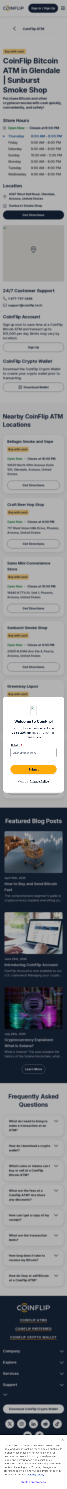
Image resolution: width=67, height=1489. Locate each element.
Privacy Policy (35, 1474)
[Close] (62, 1440)
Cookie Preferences (33, 1481)
